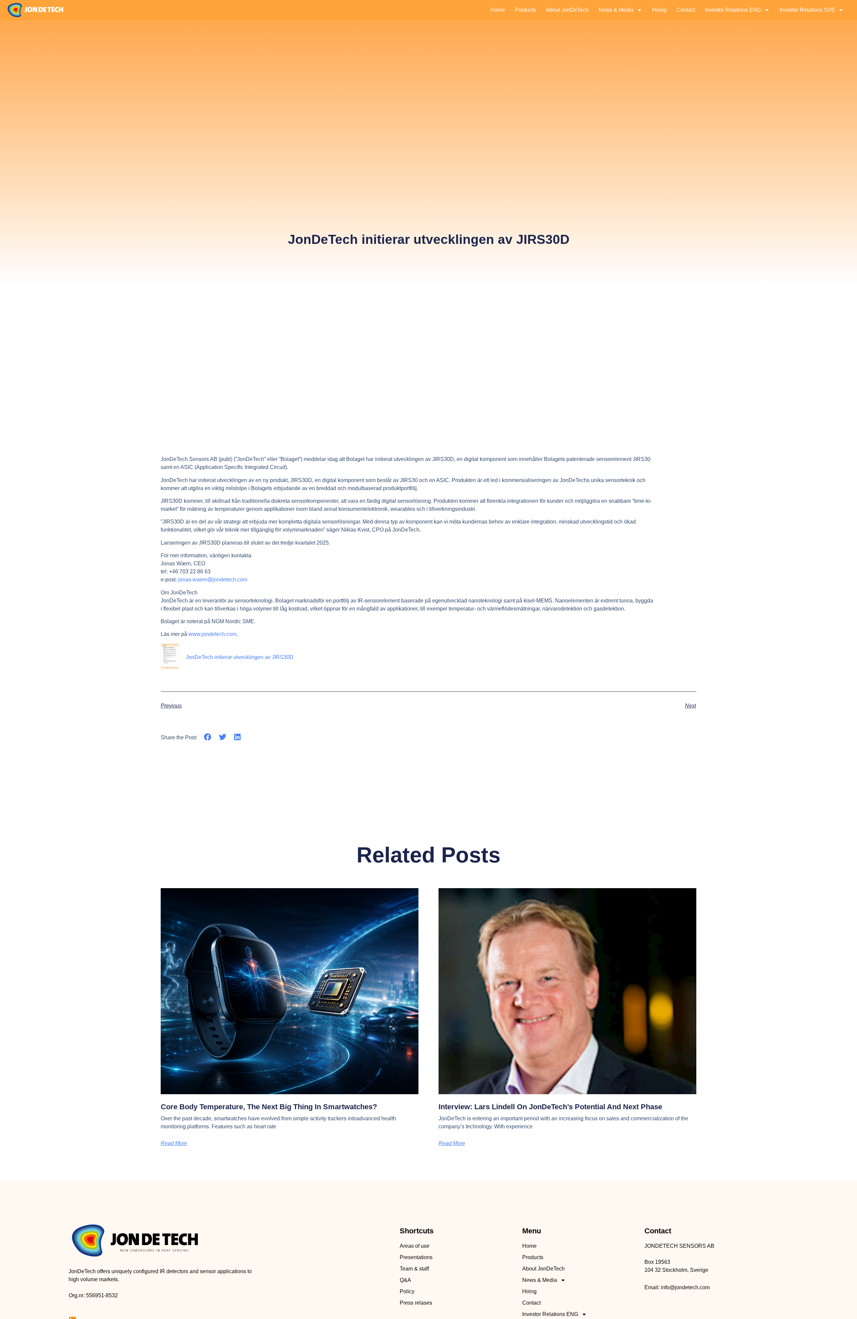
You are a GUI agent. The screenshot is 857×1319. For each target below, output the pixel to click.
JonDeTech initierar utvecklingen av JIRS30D (240, 657)
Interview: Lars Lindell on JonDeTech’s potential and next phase (550, 1107)
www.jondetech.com (212, 634)
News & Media (616, 10)
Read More (174, 1143)
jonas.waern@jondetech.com (212, 579)
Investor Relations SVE (807, 10)
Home (497, 10)
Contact (686, 10)
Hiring (659, 10)
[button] (208, 737)
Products (525, 10)
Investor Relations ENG (733, 10)
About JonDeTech (567, 10)
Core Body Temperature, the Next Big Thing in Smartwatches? (269, 1107)
